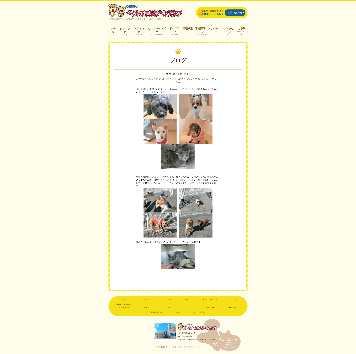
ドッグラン (175, 30)
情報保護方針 (156, 312)
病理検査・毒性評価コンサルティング (203, 30)
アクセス (230, 30)
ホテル (113, 30)
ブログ (188, 307)
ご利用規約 (231, 307)
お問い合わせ (235, 12)
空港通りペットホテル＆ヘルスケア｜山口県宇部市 (145, 10)
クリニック (125, 30)
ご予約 (241, 28)
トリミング (139, 30)
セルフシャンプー (156, 30)
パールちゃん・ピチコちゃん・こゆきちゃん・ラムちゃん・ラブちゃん (178, 80)
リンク (178, 312)
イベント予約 (199, 312)
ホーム (124, 299)
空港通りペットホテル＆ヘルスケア (197, 326)
